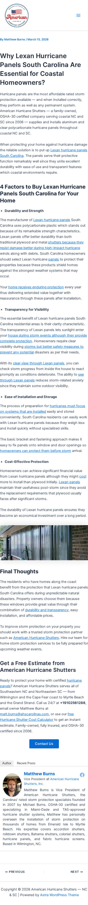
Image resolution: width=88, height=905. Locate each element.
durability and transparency (47, 610)
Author (6, 763)
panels (53, 259)
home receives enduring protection (36, 287)
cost (82, 476)
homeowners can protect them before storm (35, 451)
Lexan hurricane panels (51, 220)
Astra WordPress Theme (59, 895)
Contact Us (44, 744)
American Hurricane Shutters (36, 638)
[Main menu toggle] (78, 15)
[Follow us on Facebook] (82, 775)
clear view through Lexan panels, (39, 363)
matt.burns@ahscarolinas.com (24, 714)
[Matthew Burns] (12, 785)
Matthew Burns (39, 773)
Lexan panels (69, 482)
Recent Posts (26, 763)
